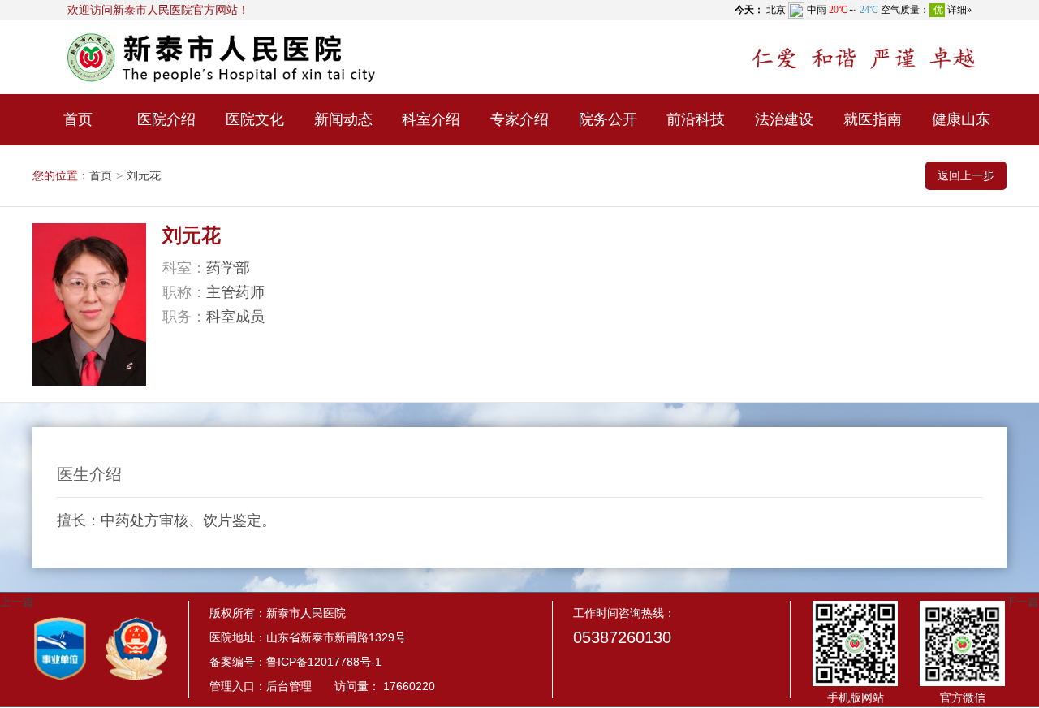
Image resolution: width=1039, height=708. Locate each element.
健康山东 (961, 119)
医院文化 (255, 119)
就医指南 (872, 119)
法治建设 (784, 119)
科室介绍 (431, 119)
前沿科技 (695, 119)
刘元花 (144, 175)
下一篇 (1022, 601)
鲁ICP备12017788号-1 (324, 661)
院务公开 (608, 119)
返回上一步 (966, 175)
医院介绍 (166, 119)
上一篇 (17, 601)
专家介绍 (519, 119)
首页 (78, 119)
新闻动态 (343, 119)
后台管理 (289, 686)
